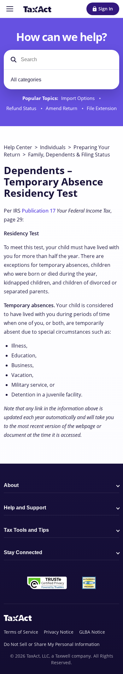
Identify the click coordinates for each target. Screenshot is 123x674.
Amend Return (62, 108)
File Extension (102, 108)
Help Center (18, 147)
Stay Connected (23, 552)
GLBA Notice (92, 632)
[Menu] (10, 9)
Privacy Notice (58, 632)
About (11, 485)
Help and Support (25, 507)
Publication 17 (39, 210)
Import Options (78, 98)
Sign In (105, 9)
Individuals (53, 147)
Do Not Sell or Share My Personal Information (52, 644)
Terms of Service (21, 632)
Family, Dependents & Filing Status (69, 154)
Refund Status (22, 108)
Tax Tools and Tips (26, 530)
